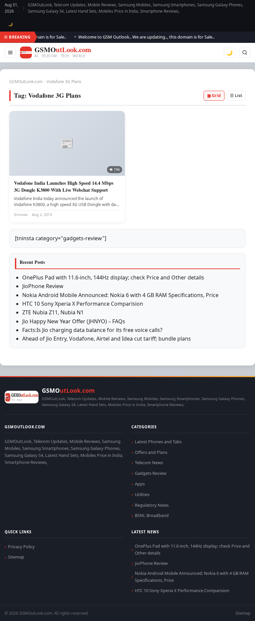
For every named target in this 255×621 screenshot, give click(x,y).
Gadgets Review (150, 473)
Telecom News (149, 463)
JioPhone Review (42, 286)
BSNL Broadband (152, 515)
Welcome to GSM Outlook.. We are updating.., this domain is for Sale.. (142, 37)
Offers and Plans (151, 452)
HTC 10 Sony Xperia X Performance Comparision (82, 303)
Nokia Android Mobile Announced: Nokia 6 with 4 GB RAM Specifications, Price (120, 295)
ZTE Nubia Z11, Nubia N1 (53, 312)
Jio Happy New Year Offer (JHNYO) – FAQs (73, 321)
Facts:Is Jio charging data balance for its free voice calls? (92, 330)
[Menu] (10, 52)
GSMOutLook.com (25, 81)
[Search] (244, 52)
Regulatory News (152, 505)
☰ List (236, 95)
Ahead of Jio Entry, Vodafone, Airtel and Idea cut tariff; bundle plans (106, 338)
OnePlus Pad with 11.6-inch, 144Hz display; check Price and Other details (113, 277)
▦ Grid (214, 95)
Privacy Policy (21, 547)
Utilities (142, 494)
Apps (140, 484)
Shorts (232, 607)
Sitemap (16, 557)
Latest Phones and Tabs (158, 442)
